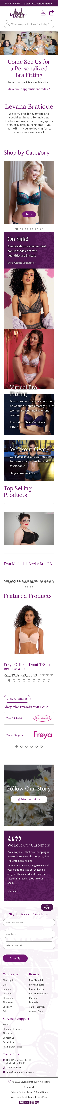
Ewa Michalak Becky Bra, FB (28, 564)
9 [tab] (46, 581)
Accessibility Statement (23, 1097)
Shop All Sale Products (20, 262)
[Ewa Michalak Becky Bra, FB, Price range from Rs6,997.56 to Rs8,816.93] (29, 528)
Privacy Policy (18, 1092)
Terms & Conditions (37, 1092)
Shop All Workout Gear (23, 473)
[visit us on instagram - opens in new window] (9, 1082)
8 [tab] (41, 581)
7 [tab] (36, 581)
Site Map (42, 1097)
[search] (8, 24)
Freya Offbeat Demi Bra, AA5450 (28, 667)
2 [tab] (21, 229)
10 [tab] (51, 581)
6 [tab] (41, 229)
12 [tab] (31, 587)
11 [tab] (26, 587)
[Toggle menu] (4, 13)
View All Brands (17, 698)
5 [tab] (36, 229)
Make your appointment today (28, 89)
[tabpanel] (29, 726)
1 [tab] (16, 229)
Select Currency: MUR (37, 3)
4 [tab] (31, 229)
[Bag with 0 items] (51, 13)
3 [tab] (26, 229)
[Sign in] (43, 13)
